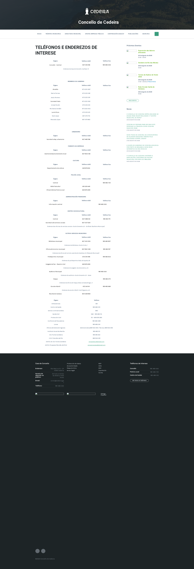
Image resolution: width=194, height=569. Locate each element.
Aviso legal (71, 370)
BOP (100, 363)
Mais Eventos (133, 100)
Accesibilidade (72, 366)
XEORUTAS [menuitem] (146, 34)
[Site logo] (97, 18)
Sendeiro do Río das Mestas (148, 63)
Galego (103, 394)
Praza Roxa (152, 81)
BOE (100, 368)
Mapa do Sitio (72, 368)
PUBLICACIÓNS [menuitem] (133, 34)
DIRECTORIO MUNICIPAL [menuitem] (73, 34)
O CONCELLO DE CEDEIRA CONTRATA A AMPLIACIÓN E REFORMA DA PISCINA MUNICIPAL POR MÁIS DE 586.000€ (140, 157)
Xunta (101, 373)
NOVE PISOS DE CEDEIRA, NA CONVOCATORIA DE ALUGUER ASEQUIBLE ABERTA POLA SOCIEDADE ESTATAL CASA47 (142, 136)
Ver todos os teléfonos (139, 380)
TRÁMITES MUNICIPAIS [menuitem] (53, 34)
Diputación (102, 370)
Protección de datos (74, 363)
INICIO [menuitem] (39, 34)
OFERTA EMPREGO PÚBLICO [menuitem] (94, 34)
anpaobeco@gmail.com (96, 342)
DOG (100, 366)
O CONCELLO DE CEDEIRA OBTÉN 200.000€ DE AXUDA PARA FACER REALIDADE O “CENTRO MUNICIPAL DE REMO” (143, 116)
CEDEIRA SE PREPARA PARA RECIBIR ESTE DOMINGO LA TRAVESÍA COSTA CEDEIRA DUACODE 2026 (141, 126)
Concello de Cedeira (98, 22)
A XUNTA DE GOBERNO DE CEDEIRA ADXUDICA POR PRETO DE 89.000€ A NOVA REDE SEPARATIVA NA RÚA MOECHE (142, 147)
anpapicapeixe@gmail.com (96, 345)
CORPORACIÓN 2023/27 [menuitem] (116, 34)
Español (103, 395)
